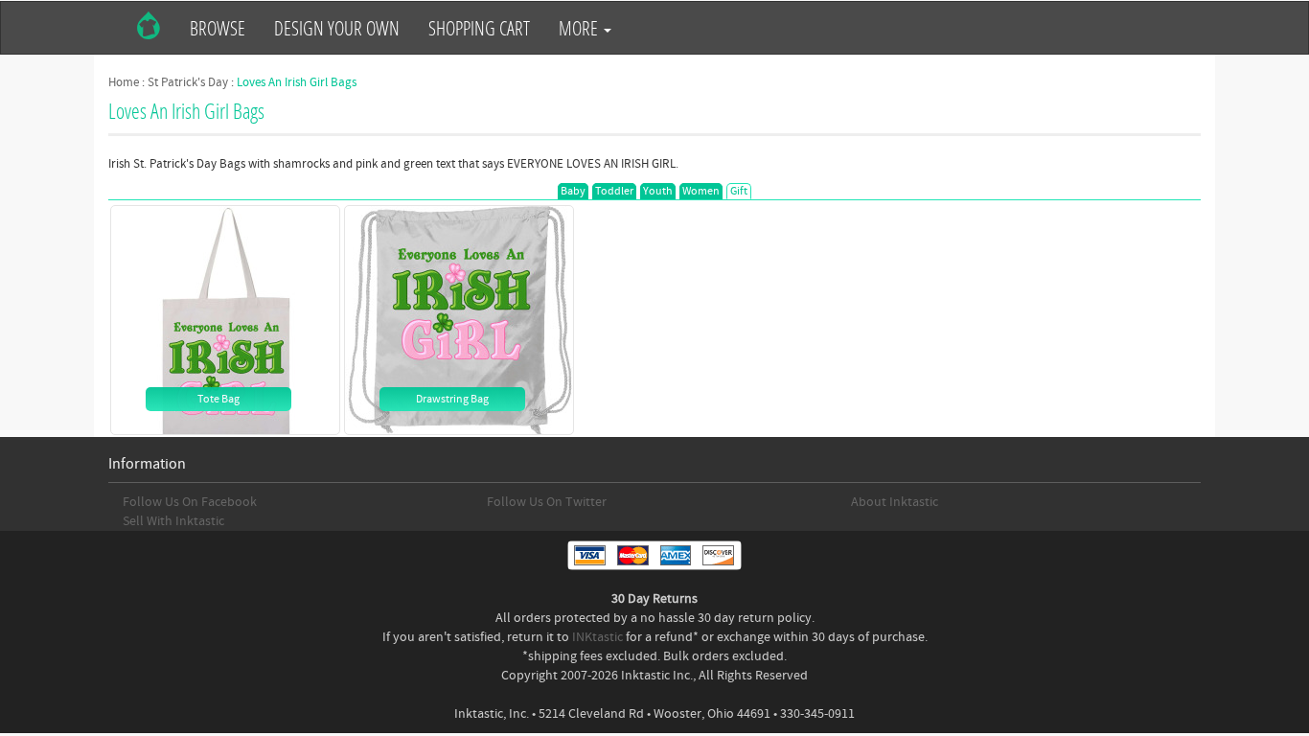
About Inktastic (894, 502)
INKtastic (597, 637)
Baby (573, 191)
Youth (658, 191)
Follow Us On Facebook (190, 502)
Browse (217, 27)
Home (123, 82)
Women (701, 191)
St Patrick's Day (188, 82)
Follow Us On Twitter (547, 502)
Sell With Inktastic (173, 521)
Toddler (614, 191)
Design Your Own (337, 27)
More (580, 27)
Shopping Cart (479, 27)
